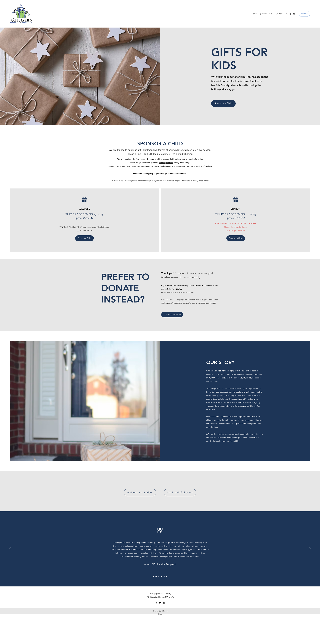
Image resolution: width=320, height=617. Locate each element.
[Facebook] (287, 14)
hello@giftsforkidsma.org (160, 593)
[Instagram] (294, 14)
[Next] (310, 549)
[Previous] (10, 549)
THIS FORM (148, 154)
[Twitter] (290, 14)
